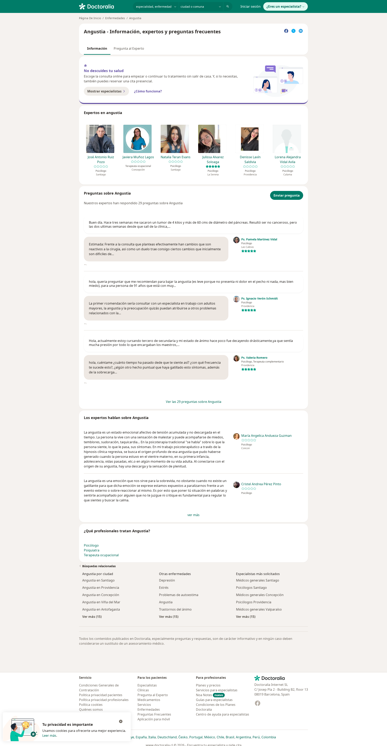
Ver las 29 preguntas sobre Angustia (193, 401)
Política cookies (91, 704)
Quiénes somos (91, 709)
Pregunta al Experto (129, 48)
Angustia (166, 602)
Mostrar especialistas (104, 91)
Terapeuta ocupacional (101, 555)
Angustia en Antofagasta (101, 609)
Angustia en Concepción (100, 595)
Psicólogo (91, 545)
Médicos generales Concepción (260, 595)
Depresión (167, 580)
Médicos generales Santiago (257, 580)
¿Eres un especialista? (283, 6)
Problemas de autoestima (178, 595)
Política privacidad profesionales (104, 700)
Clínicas (143, 690)
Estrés (164, 587)
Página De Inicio (90, 18)
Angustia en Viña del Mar (101, 602)
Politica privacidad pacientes (100, 695)
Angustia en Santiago (98, 580)
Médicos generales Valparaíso (259, 609)
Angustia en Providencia (100, 587)
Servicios (144, 704)
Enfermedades (115, 18)
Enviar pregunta (287, 195)
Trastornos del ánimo (175, 609)
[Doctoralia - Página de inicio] (104, 6)
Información (97, 48)
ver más (193, 515)
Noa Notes (209, 695)
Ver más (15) (92, 616)
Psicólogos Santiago (251, 587)
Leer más (49, 735)
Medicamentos (148, 700)
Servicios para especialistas (216, 690)
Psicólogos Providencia (253, 602)
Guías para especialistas (214, 700)
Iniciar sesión (250, 6)
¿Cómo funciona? (148, 91)
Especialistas (147, 685)
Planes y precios (208, 685)
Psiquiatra (91, 550)
